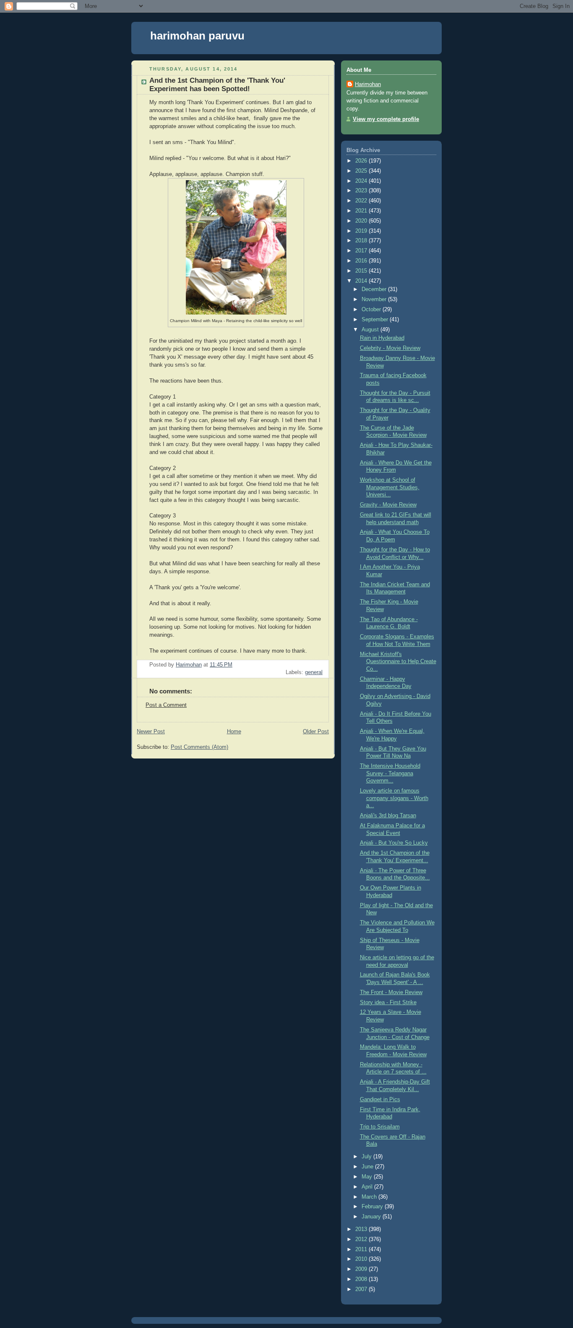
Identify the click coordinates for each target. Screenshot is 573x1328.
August (371, 330)
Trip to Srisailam (380, 1127)
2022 (362, 201)
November (375, 299)
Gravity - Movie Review (388, 505)
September (376, 320)
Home (234, 732)
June (368, 1167)
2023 (362, 191)
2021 (362, 211)
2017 (362, 251)
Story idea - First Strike (388, 1002)
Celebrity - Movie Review (390, 348)
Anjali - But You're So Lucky (394, 843)
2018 (362, 241)
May (368, 1177)
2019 (362, 231)
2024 (362, 181)
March (370, 1197)
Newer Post (151, 732)
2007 (362, 1289)
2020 (362, 221)
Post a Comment (166, 705)
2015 (362, 271)
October (372, 309)
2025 (362, 171)
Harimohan (368, 84)
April (368, 1187)
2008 (362, 1279)
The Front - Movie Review (391, 992)
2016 (362, 261)
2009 (362, 1269)
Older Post (316, 732)
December (375, 289)
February (373, 1207)
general (314, 672)
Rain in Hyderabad (382, 338)
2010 (362, 1259)
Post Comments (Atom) (199, 747)
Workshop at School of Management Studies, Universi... (389, 487)
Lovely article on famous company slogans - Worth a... (394, 798)
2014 (362, 281)
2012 (362, 1239)
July (367, 1157)
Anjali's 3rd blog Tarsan (388, 816)
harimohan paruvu (197, 35)
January (372, 1217)
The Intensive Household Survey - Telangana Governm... (390, 773)
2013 (362, 1229)
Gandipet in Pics (380, 1099)
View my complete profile (386, 119)
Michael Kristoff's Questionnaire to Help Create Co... (398, 661)
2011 (362, 1249)
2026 (362, 161)
